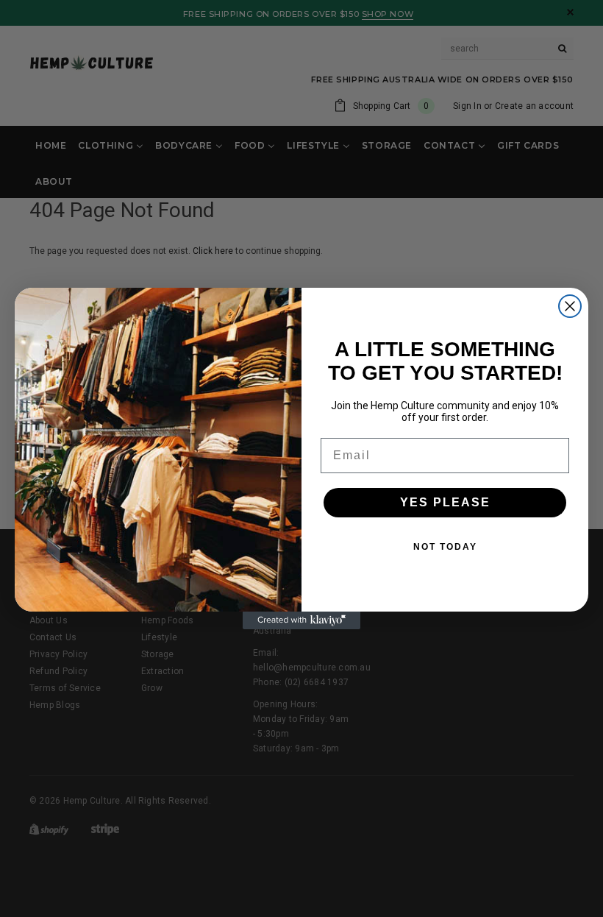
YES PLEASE (445, 502)
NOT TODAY (445, 547)
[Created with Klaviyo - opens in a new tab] (301, 620)
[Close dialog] (570, 306)
